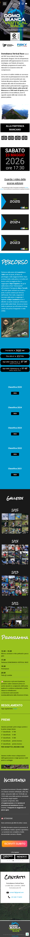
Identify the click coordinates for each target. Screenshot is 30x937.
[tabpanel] (15, 4)
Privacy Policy (15, 936)
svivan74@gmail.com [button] (17, 892)
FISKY (15, 709)
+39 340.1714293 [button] (16, 897)
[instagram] (23, 3)
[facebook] (19, 3)
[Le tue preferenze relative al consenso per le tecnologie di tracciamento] (27, 934)
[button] (5, 516)
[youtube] (26, 3)
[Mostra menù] (4, 3)
